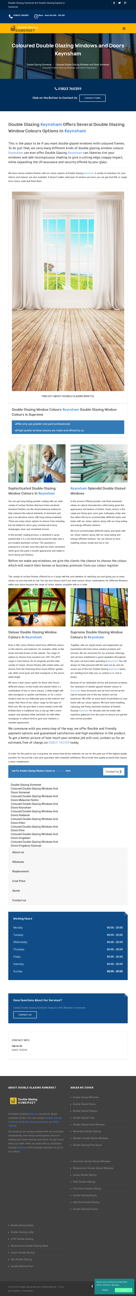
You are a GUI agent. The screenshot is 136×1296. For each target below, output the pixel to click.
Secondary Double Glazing (87, 1131)
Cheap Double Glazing (85, 1174)
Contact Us (112, 771)
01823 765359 (21, 15)
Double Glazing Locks (22, 1232)
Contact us (19, 900)
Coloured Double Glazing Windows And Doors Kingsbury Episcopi (34, 843)
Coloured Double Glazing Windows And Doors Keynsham (34, 805)
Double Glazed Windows (86, 1097)
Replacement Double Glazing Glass (29, 1245)
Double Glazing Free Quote (87, 1145)
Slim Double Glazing (21, 1259)
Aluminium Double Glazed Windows (91, 1161)
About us (18, 852)
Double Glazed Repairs (85, 1110)
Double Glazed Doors (84, 1104)
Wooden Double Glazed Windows (90, 1138)
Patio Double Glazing (84, 1181)
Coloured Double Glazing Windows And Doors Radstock (34, 813)
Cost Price (18, 881)
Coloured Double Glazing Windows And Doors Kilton (34, 821)
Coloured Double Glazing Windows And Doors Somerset (34, 790)
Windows (18, 862)
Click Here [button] (115, 1285)
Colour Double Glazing (22, 1252)
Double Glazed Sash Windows (89, 1124)
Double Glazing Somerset (26, 785)
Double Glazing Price (22, 1266)
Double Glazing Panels (85, 1195)
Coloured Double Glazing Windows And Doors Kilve (34, 828)
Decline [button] (105, 1290)
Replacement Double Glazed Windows (93, 1168)
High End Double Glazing (86, 1202)
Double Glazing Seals (22, 1225)
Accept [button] (123, 1290)
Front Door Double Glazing (87, 1188)
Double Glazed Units (84, 1117)
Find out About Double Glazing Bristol (68, 396)
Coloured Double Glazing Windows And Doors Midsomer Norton (34, 798)
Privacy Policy (28, 1291)
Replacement (20, 871)
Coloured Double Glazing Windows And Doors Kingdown (34, 836)
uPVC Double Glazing (22, 1238)
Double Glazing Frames (85, 1209)
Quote (16, 890)
